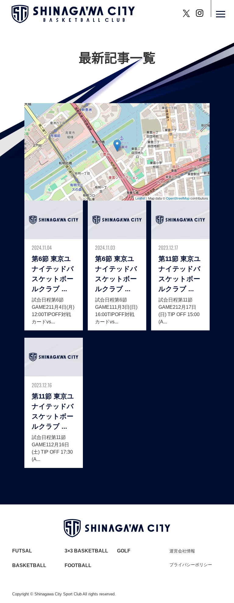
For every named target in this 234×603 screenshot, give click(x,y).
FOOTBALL (78, 565)
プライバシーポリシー (190, 564)
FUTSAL (22, 550)
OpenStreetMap (178, 198)
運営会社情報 (182, 551)
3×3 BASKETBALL (86, 550)
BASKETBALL (29, 565)
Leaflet (140, 198)
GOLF (123, 550)
